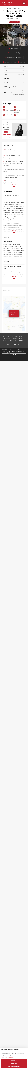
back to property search (14, 8)
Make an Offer (21, 107)
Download (21, 87)
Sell (8, 336)
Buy (4, 336)
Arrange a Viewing (14, 53)
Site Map (14, 354)
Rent (12, 336)
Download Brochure (10, 62)
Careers (20, 340)
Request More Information (14, 57)
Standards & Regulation (17, 351)
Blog (15, 340)
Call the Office (9, 115)
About (21, 338)
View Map (22, 62)
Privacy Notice (18, 350)
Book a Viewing (9, 110)
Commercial (6, 338)
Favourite (8, 107)
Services (14, 338)
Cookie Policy (5, 353)
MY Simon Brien (7, 340)
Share (18, 115)
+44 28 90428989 (7, 133)
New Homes (18, 336)
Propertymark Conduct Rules (18, 353)
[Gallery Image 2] (14, 35)
